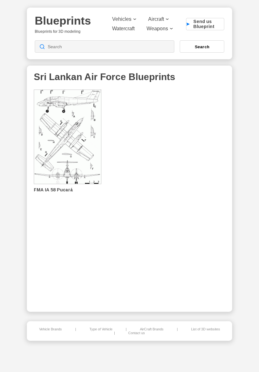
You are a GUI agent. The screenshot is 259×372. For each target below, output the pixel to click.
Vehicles (121, 19)
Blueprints (63, 20)
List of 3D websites (205, 329)
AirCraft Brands (152, 329)
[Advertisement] (192, 195)
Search (202, 46)
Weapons (157, 28)
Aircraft (156, 19)
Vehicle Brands (50, 329)
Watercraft (123, 28)
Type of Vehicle (100, 329)
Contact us (136, 333)
